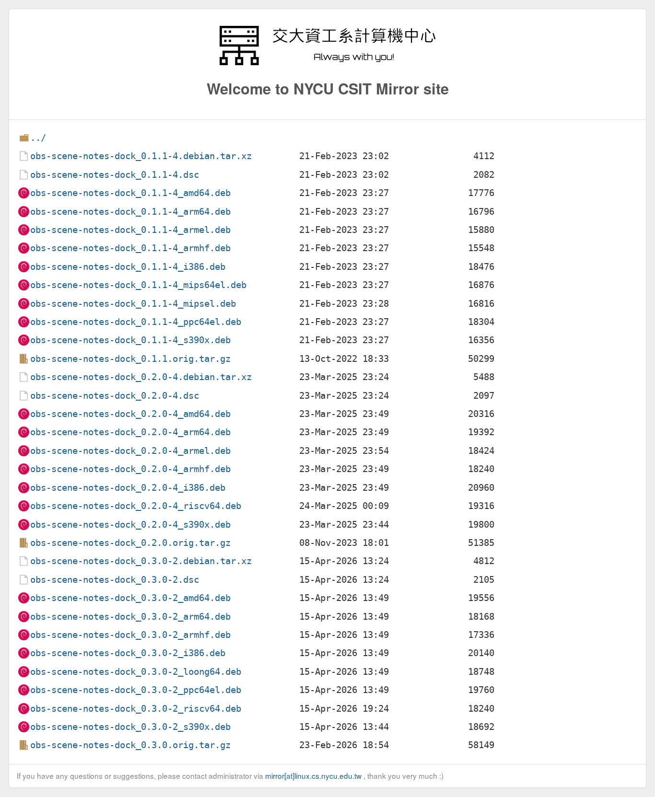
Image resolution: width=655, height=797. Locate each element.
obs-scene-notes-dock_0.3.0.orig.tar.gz (130, 745)
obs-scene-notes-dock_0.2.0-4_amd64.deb (130, 413)
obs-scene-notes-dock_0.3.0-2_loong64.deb (135, 671)
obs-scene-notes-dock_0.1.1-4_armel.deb (130, 229)
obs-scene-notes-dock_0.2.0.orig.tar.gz (130, 542)
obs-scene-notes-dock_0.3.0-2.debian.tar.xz (141, 560)
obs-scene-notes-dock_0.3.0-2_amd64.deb (130, 597)
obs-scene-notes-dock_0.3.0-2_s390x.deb (130, 726)
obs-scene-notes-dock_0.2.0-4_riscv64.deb (135, 505)
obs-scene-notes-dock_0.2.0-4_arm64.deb (130, 432)
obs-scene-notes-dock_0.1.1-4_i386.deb (127, 266)
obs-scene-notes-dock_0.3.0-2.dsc (114, 579)
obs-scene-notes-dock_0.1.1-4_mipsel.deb (133, 303)
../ (38, 137)
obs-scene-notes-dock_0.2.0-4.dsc (114, 395)
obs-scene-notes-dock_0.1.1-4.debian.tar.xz (141, 156)
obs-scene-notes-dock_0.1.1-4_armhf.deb (130, 248)
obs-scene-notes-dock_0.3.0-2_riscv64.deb (135, 708)
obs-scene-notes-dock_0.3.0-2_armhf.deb (130, 634)
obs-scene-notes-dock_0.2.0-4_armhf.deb (130, 468)
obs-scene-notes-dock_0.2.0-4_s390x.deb (130, 524)
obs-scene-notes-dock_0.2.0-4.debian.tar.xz (141, 376)
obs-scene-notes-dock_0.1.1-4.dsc (114, 174)
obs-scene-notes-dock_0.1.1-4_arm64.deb (130, 211)
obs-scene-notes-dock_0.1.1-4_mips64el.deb (138, 284)
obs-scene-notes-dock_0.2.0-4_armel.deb (130, 450)
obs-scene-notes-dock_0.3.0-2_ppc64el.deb (135, 689)
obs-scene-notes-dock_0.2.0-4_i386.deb (127, 487)
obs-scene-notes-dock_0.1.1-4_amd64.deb (130, 192)
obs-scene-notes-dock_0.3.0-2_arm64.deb (130, 616)
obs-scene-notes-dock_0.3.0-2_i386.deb (127, 652)
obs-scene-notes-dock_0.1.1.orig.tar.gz (130, 358)
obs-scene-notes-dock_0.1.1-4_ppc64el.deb (135, 321)
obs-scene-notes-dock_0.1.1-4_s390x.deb (130, 340)
